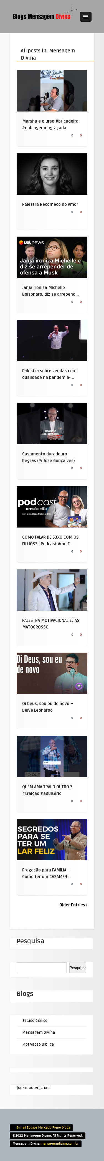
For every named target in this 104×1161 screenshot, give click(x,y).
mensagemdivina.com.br (59, 1144)
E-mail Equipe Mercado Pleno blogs (43, 1127)
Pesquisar (78, 968)
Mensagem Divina (38, 1032)
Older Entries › (73, 905)
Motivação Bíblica (38, 1044)
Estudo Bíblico (34, 1020)
